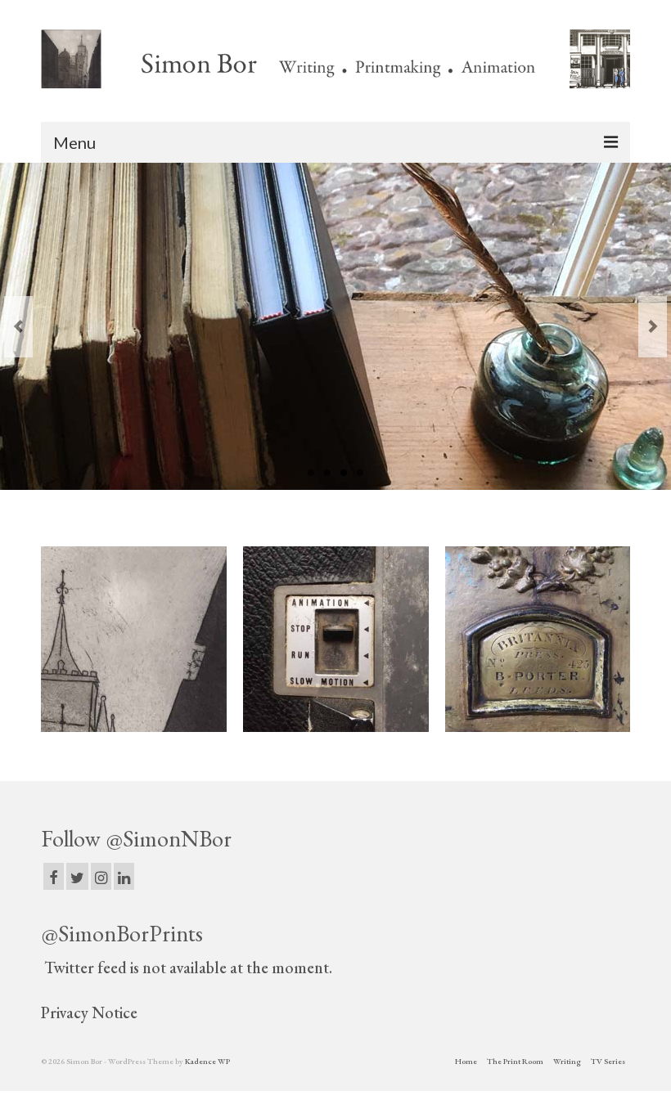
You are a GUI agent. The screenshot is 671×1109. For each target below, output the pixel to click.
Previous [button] (55, 639)
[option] (134, 639)
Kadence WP (207, 1061)
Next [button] (615, 639)
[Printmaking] (134, 639)
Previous (18, 326)
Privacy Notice (89, 1012)
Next (652, 326)
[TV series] (336, 639)
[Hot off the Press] (538, 639)
